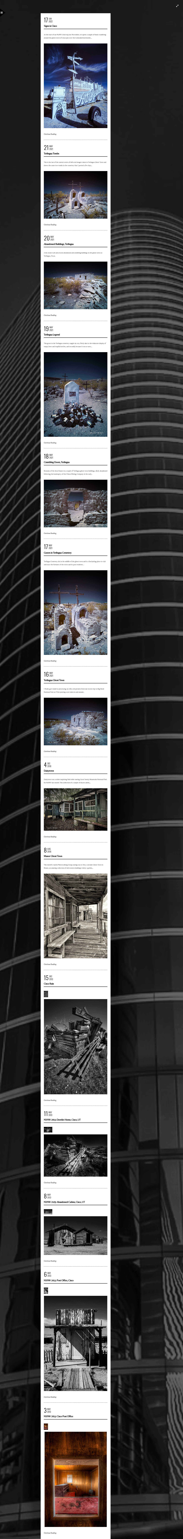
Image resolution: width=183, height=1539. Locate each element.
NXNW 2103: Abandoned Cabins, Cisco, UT (64, 1202)
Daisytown (49, 770)
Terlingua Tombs (51, 153)
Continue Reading (50, 134)
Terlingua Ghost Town (54, 680)
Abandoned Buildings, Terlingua (58, 244)
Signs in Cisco (50, 25)
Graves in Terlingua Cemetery (57, 552)
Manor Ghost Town (53, 856)
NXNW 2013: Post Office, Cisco (58, 1280)
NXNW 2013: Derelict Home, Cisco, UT (62, 1119)
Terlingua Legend (52, 334)
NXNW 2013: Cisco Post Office (58, 1416)
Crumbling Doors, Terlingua (56, 462)
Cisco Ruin (49, 983)
